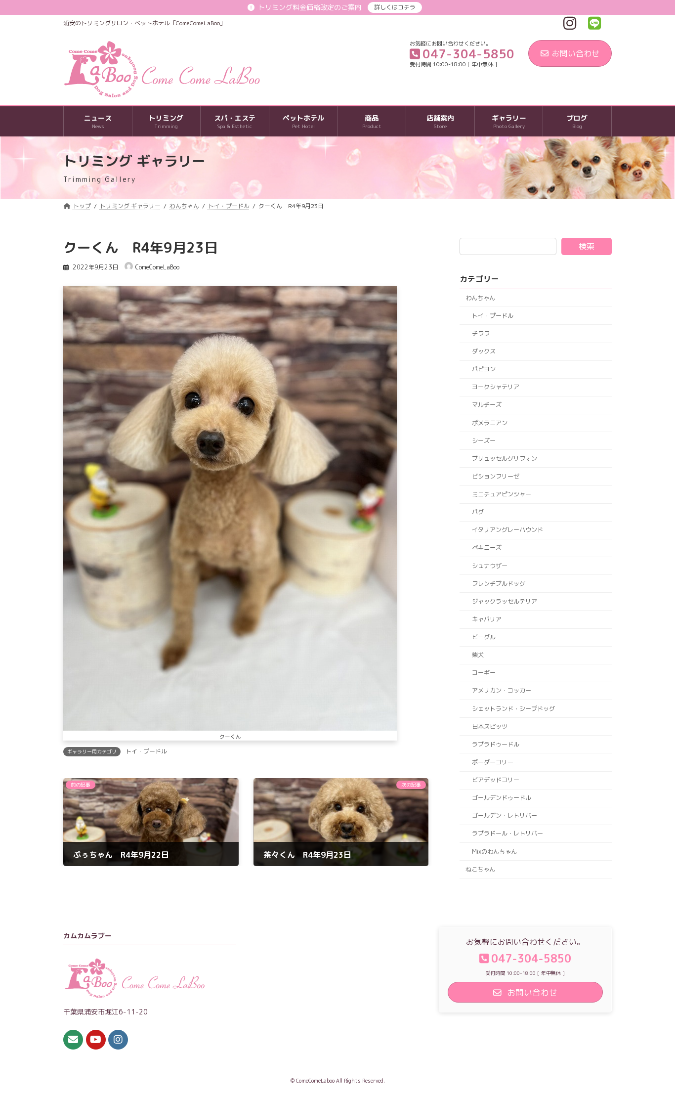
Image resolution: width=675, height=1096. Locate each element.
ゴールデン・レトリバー (504, 816)
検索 (586, 246)
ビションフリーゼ (495, 476)
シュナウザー (489, 566)
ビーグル (484, 637)
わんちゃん (480, 298)
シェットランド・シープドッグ (513, 708)
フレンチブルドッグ (498, 583)
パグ (478, 512)
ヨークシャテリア (495, 387)
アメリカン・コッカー (501, 691)
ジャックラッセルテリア (504, 601)
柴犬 (478, 655)
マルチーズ (487, 405)
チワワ (481, 333)
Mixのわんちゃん (494, 851)
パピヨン (484, 369)
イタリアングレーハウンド (507, 530)
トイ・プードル (146, 751)
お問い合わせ (575, 53)
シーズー (484, 441)
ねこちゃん (480, 869)
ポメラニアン (489, 423)
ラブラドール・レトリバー (507, 834)
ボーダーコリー (492, 762)
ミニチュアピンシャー (501, 494)
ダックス (484, 351)
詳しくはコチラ (395, 7)
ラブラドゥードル (495, 744)
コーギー (484, 673)
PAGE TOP (650, 1054)
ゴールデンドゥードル (501, 797)
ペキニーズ (487, 548)
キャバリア (487, 619)
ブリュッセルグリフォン (504, 458)
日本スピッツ (489, 726)
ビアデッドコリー (495, 780)
